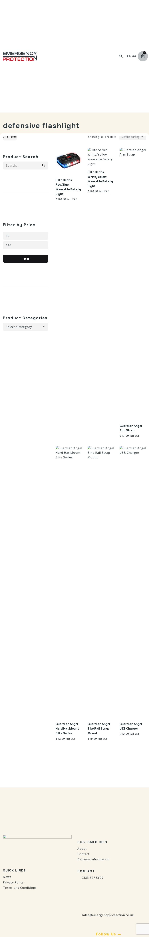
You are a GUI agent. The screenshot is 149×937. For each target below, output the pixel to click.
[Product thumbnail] (69, 161)
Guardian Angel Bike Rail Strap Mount (99, 728)
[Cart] (143, 56)
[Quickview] (64, 155)
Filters (12, 136)
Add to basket (69, 168)
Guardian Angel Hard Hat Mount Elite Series (67, 728)
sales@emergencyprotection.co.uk (108, 915)
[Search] (121, 56)
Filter (25, 259)
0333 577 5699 (92, 878)
